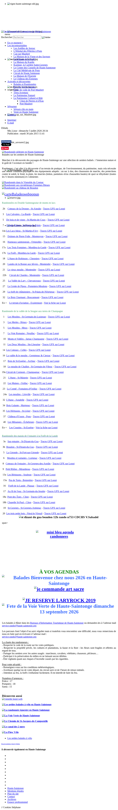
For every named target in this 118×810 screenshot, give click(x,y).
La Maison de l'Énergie (25, 76)
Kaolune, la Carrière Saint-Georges (31, 65)
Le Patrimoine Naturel (24, 95)
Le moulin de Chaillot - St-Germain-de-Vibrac (30, 366)
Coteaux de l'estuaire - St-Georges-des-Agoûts (28, 463)
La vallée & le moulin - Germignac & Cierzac (28, 355)
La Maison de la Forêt (24, 59)
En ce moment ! (15, 42)
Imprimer (11, 120)
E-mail (10, 122)
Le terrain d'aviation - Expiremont (25, 303)
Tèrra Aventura (21, 92)
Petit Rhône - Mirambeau (18, 469)
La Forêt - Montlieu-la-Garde (22, 253)
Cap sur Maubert (22, 53)
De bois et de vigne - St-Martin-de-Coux (25, 219)
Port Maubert (26, 103)
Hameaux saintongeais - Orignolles (24, 242)
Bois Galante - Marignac (18, 405)
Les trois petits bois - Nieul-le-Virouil (24, 513)
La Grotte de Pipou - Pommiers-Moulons (27, 286)
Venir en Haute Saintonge (26, 112)
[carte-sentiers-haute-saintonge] (59, 194)
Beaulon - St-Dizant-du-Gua (20, 447)
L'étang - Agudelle (15, 400)
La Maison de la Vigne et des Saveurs (32, 56)
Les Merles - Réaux (17, 322)
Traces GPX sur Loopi (54, 208)
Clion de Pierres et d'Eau (32, 101)
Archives (11, 799)
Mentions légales (15, 791)
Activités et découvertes (18, 81)
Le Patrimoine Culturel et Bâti (28, 98)
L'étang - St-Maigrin (18, 377)
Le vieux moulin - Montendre (22, 269)
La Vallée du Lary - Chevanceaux (24, 280)
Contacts (11, 114)
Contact (11, 796)
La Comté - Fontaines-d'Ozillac (22, 388)
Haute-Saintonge (15, 788)
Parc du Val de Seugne (24, 87)
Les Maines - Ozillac (18, 383)
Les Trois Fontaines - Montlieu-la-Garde (26, 247)
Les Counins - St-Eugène (21, 427)
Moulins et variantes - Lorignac (22, 458)
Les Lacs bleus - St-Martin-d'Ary (22, 231)
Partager (6, 142)
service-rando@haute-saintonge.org (19, 625)
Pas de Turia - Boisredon (21, 480)
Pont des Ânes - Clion (18, 497)
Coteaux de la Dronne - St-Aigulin (24, 208)
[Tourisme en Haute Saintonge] (26, 31)
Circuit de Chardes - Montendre (24, 275)
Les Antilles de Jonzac (24, 48)
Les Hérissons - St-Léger (18, 411)
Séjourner (12, 106)
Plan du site (13, 793)
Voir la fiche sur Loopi (55, 303)
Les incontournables (17, 45)
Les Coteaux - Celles (16, 350)
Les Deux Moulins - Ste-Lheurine (24, 344)
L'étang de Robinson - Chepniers (23, 258)
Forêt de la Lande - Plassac (21, 485)
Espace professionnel (17, 802)
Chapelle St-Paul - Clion (19, 502)
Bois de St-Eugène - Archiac (21, 361)
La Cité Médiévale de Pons (27, 70)
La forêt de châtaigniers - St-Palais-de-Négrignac (31, 291)
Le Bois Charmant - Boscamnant (23, 297)
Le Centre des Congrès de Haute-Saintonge (35, 67)
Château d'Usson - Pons (19, 416)
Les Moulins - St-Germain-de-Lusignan (27, 316)
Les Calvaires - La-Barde (18, 214)
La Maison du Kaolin (24, 62)
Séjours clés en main (23, 109)
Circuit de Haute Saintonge (27, 73)
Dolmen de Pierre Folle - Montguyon (25, 236)
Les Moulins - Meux (18, 327)
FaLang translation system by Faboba (10, 744)
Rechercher (6, 37)
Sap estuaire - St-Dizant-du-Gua (23, 441)
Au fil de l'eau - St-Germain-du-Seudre (26, 491)
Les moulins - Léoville (20, 394)
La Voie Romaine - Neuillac (21, 333)
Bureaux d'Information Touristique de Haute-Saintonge (56, 623)
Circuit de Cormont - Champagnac (23, 372)
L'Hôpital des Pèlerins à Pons (28, 51)
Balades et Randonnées (25, 84)
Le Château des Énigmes (26, 78)
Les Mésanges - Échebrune (21, 422)
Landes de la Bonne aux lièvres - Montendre (29, 264)
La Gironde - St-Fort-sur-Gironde (22, 452)
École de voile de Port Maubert (29, 90)
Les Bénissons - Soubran (19, 474)
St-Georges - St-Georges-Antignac (24, 508)
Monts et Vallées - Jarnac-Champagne (26, 339)
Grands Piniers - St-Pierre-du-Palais (23, 225)
